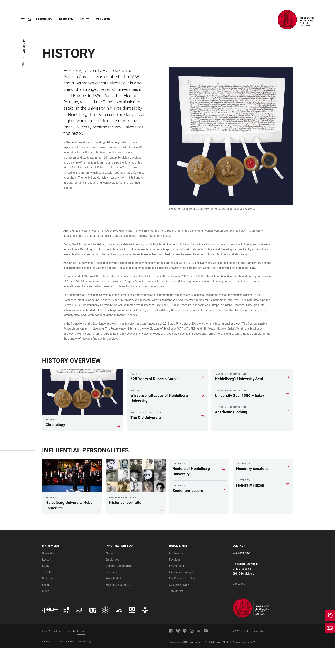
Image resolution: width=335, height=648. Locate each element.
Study (84, 19)
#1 (203, 641)
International (177, 566)
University (44, 19)
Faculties (174, 559)
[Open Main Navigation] (24, 19)
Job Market (176, 591)
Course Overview (179, 584)
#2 (206, 641)
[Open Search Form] (31, 19)
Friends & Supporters (118, 584)
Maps (45, 591)
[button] (72, 546)
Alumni (110, 553)
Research (66, 19)
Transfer (103, 19)
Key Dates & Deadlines (183, 578)
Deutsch (70, 631)
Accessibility (84, 641)
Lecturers (111, 572)
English (81, 631)
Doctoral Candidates (118, 566)
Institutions (176, 553)
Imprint (46, 641)
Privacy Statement (64, 641)
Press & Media (114, 578)
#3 (254, 641)
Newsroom (48, 578)
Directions (239, 583)
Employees (112, 559)
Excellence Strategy (181, 572)
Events (46, 584)
